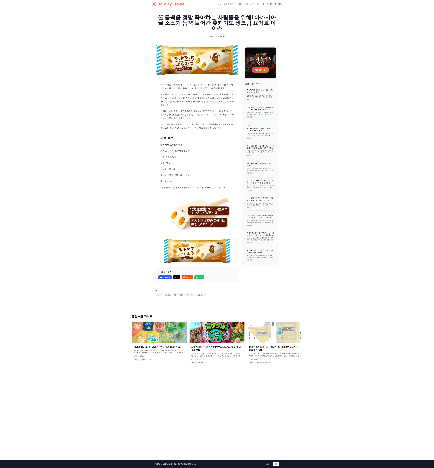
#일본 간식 (200, 295)
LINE (200, 277)
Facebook (166, 277)
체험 (219, 4)
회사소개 (260, 4)
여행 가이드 (249, 4)
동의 (276, 464)
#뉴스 (159, 295)
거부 (267, 464)
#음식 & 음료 (178, 295)
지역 (240, 4)
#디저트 (190, 295)
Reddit (188, 277)
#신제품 (167, 295)
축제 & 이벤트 (229, 4)
